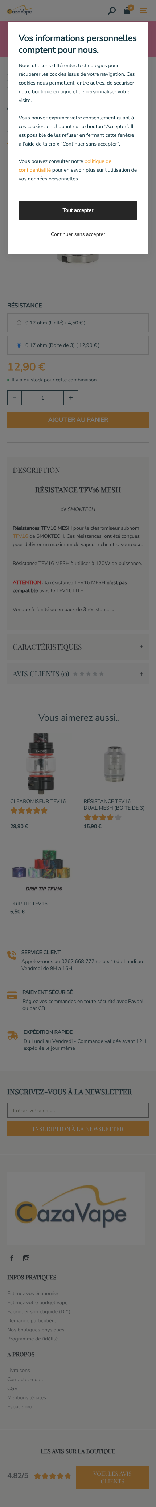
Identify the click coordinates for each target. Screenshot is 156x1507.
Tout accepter (78, 210)
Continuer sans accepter (78, 234)
